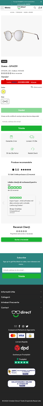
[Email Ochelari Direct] (15, 326)
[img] (22, 187)
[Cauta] (35, 7)
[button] (6, 73)
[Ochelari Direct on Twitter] (27, 326)
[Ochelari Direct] (21, 7)
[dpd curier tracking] (21, 350)
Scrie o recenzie (21, 240)
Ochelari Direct (14, 401)
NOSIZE (5, 101)
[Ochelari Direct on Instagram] (23, 326)
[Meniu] (1, 7)
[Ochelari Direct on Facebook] (19, 326)
